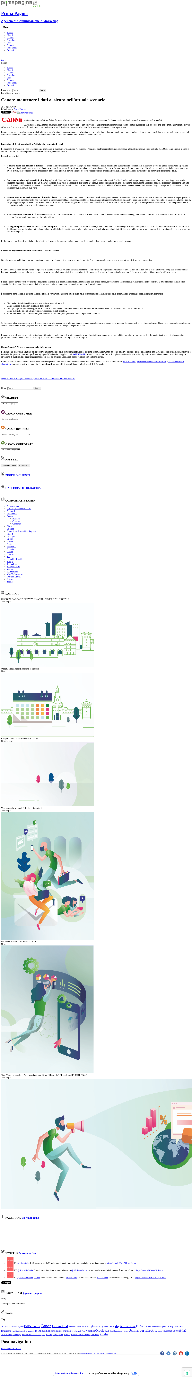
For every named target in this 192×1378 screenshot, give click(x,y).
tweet (60, 1334)
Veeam (10, 569)
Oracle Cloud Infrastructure (114, 1331)
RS (8, 556)
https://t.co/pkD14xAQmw (118, 1263)
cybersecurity (96, 1326)
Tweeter (67, 1335)
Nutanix (10, 549)
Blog (9, 42)
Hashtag (15, 1331)
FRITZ (10, 534)
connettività (85, 1327)
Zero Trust (95, 1335)
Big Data (20, 1327)
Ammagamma (13, 506)
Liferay (10, 539)
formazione (6, 1331)
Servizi (10, 32)
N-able (10, 541)
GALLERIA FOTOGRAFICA (23, 488)
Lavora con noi (112, 1353)
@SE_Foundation (79, 1270)
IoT (73, 1331)
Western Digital (14, 576)
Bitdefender (12, 513)
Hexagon (11, 536)
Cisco (9, 526)
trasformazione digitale (37, 1335)
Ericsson (10, 529)
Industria (23, 1331)
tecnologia (17, 1334)
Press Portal (12, 48)
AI (5, 1326)
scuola (160, 1331)
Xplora (10, 579)
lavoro (77, 1331)
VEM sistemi (12, 571)
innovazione (45, 1330)
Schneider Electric (15, 559)
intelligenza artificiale (61, 1331)
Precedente (6, 1348)
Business (16, 518)
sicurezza (167, 1331)
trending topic (52, 1334)
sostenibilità (178, 1330)
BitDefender (32, 1326)
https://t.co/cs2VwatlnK (146, 1270)
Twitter (74, 1334)
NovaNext (11, 546)
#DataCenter (102, 1277)
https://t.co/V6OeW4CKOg (147, 1277)
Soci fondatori (101, 1353)
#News (37, 1277)
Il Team (10, 37)
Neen (9, 544)
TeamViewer (12, 564)
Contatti (10, 50)
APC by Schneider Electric (19, 508)
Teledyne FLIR (13, 566)
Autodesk (11, 511)
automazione (12, 1327)
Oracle (10, 551)
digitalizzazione (125, 1326)
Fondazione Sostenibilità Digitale (21, 531)
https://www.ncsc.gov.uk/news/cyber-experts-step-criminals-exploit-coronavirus (39, 378)
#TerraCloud (71, 1277)
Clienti (10, 35)
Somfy (10, 561)
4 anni (160, 1270)
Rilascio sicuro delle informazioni (151, 361)
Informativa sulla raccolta (69, 1373)
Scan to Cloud (129, 361)
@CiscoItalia (23, 1263)
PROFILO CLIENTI (17, 475)
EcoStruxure (142, 1326)
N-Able (82, 1331)
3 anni (133, 1263)
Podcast (10, 45)
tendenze (26, 1334)
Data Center (109, 1326)
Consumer (17, 521)
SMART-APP (78, 354)
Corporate (16, 524)
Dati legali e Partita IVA (87, 1353)
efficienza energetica (158, 1326)
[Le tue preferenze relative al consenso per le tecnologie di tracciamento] (187, 1373)
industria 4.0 (32, 1331)
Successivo (16, 1348)
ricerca (126, 1331)
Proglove (11, 554)
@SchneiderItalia (25, 1270)
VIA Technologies (15, 574)
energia (171, 1326)
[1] (121, 180)
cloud (64, 1326)
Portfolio (10, 40)
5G (2, 1326)
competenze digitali (74, 1326)
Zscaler (10, 582)
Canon (10, 516)
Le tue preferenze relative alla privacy (108, 1373)
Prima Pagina (20, 109)
